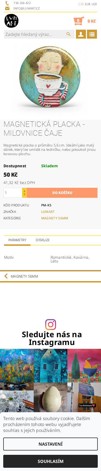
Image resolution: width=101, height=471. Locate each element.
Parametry (17, 240)
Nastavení (50, 444)
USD (94, 4)
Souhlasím (51, 461)
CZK (81, 4)
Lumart (48, 211)
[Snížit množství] (24, 195)
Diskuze (43, 240)
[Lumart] (11, 21)
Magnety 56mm (54, 218)
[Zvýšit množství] (24, 190)
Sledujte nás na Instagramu (52, 338)
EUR (87, 4)
